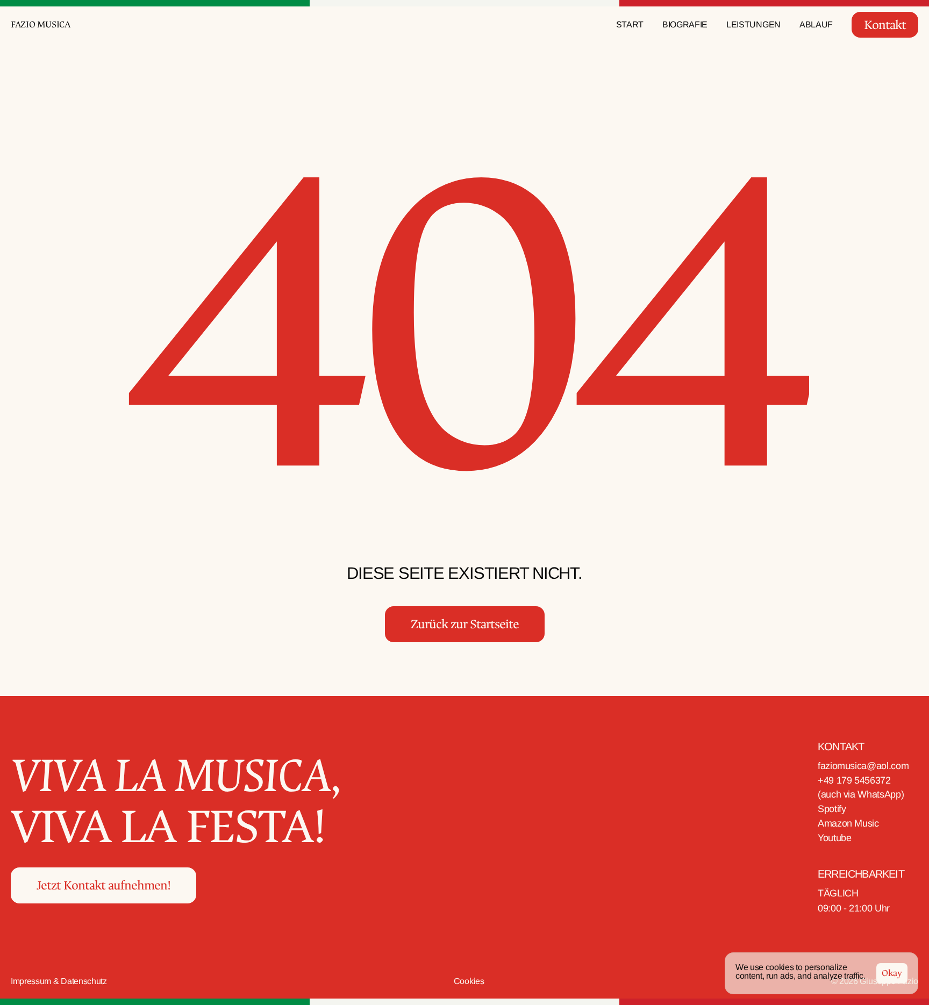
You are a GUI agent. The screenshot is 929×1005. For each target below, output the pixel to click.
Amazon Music (848, 823)
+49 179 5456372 (854, 780)
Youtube (834, 837)
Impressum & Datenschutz (59, 981)
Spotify (833, 808)
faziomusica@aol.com (863, 765)
